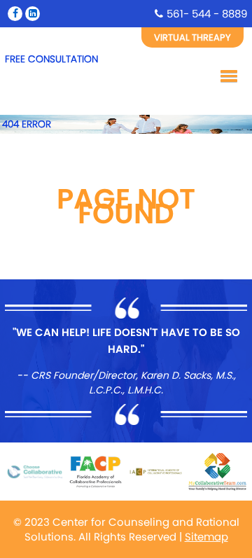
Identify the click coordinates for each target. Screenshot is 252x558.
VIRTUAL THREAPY (192, 37)
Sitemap (206, 536)
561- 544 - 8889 (207, 13)
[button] (227, 75)
